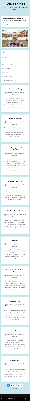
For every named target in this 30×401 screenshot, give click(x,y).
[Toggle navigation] (1, 6)
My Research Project (7, 76)
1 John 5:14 (5, 24)
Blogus (27, 399)
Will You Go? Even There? (15, 211)
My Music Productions (8, 64)
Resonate (15, 240)
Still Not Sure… (15, 360)
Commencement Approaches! (15, 331)
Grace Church (6, 61)
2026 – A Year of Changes (15, 89)
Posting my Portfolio (15, 118)
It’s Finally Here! (15, 301)
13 (18, 385)
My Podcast (5, 72)
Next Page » (15, 388)
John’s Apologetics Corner (9, 80)
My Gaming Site (6, 68)
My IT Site (4, 57)
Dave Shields (16, 3)
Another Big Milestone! (15, 181)
